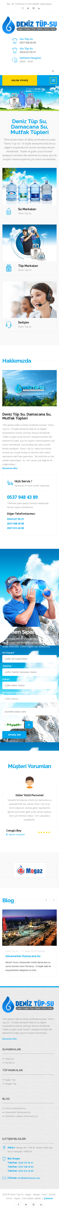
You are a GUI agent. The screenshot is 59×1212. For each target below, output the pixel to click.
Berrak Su (10, 1062)
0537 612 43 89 (15, 528)
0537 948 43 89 (28, 42)
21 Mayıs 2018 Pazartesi (33, 951)
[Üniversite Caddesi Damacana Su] (29, 927)
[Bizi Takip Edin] (22, 8)
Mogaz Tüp (10, 1083)
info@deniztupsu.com (29, 1177)
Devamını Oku (9, 468)
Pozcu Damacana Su (15, 1108)
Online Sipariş (19, 80)
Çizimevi (48, 1198)
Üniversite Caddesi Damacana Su (21, 1116)
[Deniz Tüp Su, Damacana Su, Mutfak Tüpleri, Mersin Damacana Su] (29, 24)
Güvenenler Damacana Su (18, 1112)
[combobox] (29, 698)
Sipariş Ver (14, 734)
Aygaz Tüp (10, 1079)
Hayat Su (9, 1058)
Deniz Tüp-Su (11, 951)
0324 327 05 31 (28, 52)
